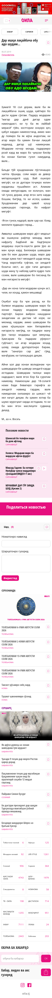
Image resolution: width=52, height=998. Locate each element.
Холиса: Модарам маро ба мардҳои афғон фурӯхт (20, 454)
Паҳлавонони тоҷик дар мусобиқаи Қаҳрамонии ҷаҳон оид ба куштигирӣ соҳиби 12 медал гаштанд (21, 778)
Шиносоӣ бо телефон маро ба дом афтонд (20, 440)
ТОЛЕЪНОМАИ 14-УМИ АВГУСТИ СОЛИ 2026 (18, 672)
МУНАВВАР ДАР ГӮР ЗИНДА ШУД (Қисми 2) (20, 487)
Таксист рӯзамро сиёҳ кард (16, 684)
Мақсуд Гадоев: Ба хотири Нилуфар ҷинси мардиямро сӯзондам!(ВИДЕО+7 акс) (21, 470)
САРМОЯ (29, 32)
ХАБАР (10, 32)
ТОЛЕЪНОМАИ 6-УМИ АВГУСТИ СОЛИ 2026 (21, 629)
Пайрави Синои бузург (14, 793)
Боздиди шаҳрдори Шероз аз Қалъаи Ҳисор (17, 824)
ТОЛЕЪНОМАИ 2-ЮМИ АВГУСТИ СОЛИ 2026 (18, 643)
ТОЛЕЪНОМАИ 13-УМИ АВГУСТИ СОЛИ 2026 (18, 657)
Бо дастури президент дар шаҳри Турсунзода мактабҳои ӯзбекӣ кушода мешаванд (19, 808)
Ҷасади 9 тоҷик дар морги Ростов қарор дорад (19, 760)
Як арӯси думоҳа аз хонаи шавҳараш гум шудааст (15, 746)
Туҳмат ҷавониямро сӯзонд (16, 696)
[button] (46, 20)
